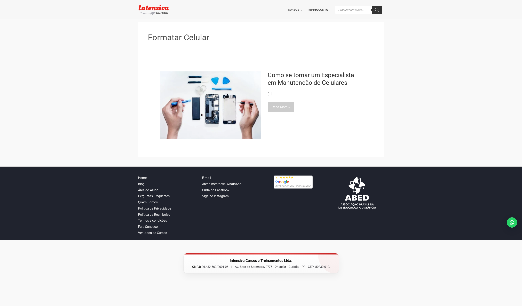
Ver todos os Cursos (152, 233)
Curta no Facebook (215, 190)
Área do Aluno (148, 190)
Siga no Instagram (215, 196)
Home (142, 178)
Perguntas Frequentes (154, 196)
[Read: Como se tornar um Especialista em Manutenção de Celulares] (210, 105)
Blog (141, 184)
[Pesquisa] (377, 10)
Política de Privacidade (154, 208)
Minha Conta (318, 9)
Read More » (281, 108)
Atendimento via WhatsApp (221, 184)
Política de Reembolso (154, 215)
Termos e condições (152, 220)
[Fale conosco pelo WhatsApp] (512, 222)
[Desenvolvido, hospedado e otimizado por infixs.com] (261, 288)
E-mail (206, 178)
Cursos (293, 9)
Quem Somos (148, 202)
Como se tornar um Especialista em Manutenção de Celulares (311, 78)
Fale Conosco (148, 227)
